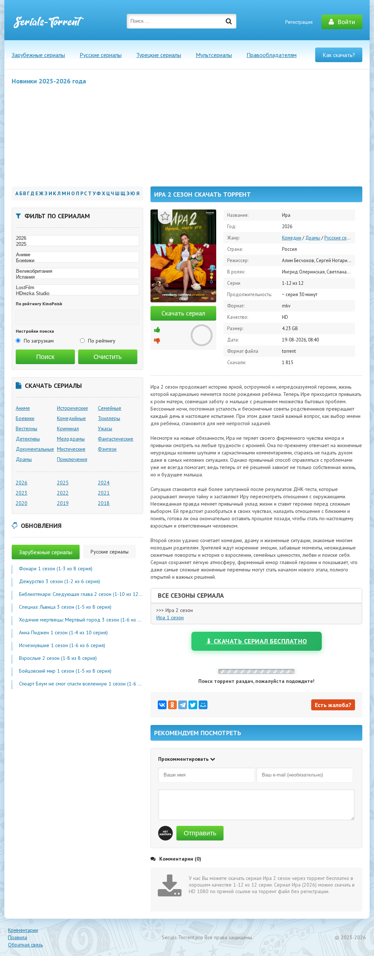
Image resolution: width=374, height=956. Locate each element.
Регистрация (299, 22)
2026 (21, 482)
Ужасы (105, 428)
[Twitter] (192, 704)
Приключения (72, 459)
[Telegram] (182, 704)
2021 (104, 493)
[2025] (77, 244)
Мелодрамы (71, 438)
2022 (63, 493)
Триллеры (109, 418)
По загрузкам (39, 340)
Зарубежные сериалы (38, 54)
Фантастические (115, 438)
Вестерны (26, 428)
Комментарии (23, 930)
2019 (63, 503)
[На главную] (48, 22)
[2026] (77, 238)
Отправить (200, 833)
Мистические (71, 449)
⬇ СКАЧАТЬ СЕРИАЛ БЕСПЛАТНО (256, 641)
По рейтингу (101, 340)
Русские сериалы (101, 54)
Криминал (68, 428)
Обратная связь (25, 944)
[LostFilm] (77, 288)
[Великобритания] (77, 271)
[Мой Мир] (203, 704)
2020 (21, 503)
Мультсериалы (214, 54)
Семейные (109, 408)
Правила (17, 937)
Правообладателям (272, 54)
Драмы (312, 238)
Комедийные (71, 418)
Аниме (23, 408)
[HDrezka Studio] (77, 293)
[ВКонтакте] (162, 704)
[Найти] (229, 21)
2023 (21, 493)
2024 (104, 482)
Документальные (35, 449)
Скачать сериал (183, 313)
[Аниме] (77, 255)
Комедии (291, 238)
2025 (63, 482)
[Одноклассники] (172, 704)
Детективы (28, 438)
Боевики (25, 418)
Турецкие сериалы (158, 54)
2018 (104, 503)
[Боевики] (77, 261)
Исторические (72, 408)
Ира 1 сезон (170, 617)
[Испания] (77, 277)
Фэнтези (107, 449)
